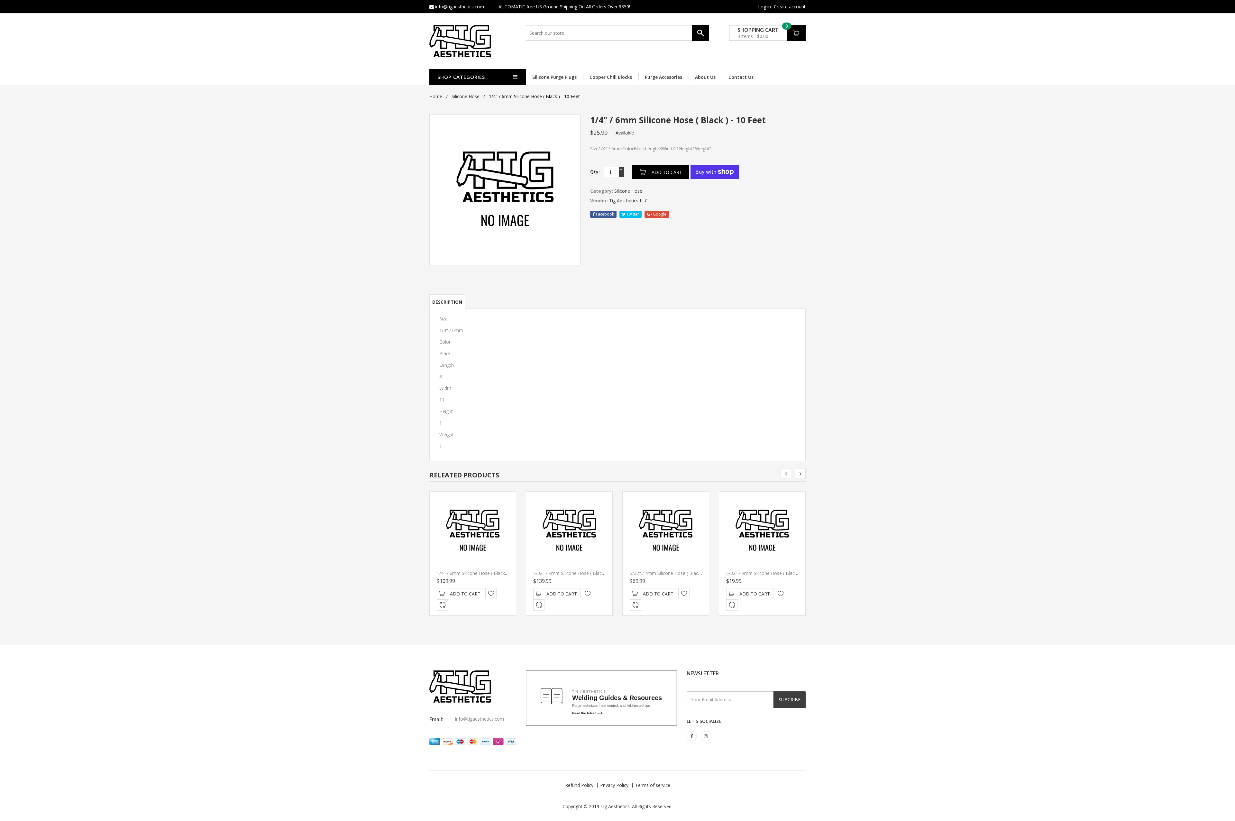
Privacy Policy (614, 785)
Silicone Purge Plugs (554, 77)
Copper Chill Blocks (611, 77)
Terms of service (652, 785)
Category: (601, 191)
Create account (790, 7)
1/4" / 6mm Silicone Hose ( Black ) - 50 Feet (482, 573)
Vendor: (599, 201)
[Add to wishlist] (491, 593)
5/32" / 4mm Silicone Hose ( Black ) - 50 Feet (676, 573)
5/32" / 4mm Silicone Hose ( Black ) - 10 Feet (773, 573)
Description (447, 302)
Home (435, 96)
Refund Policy (579, 785)
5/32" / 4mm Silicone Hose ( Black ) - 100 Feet (581, 573)
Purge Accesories (663, 77)
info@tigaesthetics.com (459, 7)
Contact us (741, 77)
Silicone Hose (466, 96)
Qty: (595, 172)
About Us (705, 77)
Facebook (604, 214)
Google (659, 214)
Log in (764, 7)
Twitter (632, 214)
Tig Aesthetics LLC (628, 201)
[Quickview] (442, 605)
